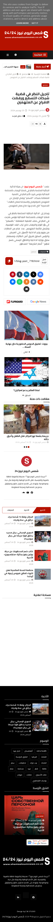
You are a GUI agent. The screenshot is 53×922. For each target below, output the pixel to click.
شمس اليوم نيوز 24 (26, 471)
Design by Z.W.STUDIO (26, 911)
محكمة (21, 768)
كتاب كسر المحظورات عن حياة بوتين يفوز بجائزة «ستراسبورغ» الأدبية (18, 554)
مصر (11, 768)
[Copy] (9, 261)
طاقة (44, 768)
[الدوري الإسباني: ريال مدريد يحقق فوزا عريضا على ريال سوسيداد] (43, 536)
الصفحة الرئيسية (40, 74)
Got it (35, 23)
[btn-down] (32, 124)
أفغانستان (28, 751)
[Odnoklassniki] (26, 282)
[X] (33, 274)
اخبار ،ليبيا (16, 751)
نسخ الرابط (44, 260)
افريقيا (34, 757)
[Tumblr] (20, 274)
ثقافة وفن (39, 816)
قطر (36, 768)
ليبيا (29, 768)
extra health (42, 751)
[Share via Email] (26, 289)
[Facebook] (40, 274)
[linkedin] (26, 274)
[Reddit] (40, 282)
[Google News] (38, 302)
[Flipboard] (15, 302)
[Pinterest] (13, 274)
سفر (12, 763)
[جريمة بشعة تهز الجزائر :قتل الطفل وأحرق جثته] (26, 419)
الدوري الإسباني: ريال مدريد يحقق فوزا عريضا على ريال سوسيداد (19, 536)
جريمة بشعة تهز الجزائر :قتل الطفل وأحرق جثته (28, 437)
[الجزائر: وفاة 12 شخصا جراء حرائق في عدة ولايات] (43, 520)
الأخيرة (26, 510)
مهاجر (19, 774)
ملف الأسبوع (41, 774)
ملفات (29, 774)
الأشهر (42, 510)
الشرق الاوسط (22, 757)
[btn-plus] (40, 124)
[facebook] (31, 492)
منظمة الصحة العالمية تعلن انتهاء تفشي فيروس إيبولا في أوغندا (18, 573)
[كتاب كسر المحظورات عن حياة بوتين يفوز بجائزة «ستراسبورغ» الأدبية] (43, 555)
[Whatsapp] (20, 282)
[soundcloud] (22, 492)
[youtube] (27, 492)
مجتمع (25, 74)
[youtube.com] (26, 895)
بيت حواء (33, 763)
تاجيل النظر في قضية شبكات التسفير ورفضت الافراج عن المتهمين (27, 75)
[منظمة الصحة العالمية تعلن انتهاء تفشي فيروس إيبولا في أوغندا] (43, 574)
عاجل (23, 67)
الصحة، (44, 763)
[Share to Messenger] (13, 282)
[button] (40, 54)
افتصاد (44, 757)
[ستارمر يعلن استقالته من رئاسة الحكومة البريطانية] (28, 66)
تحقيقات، (22, 763)
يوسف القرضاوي (40, 780)
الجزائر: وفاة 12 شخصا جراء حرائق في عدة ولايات (20, 518)
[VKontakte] (33, 282)
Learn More (22, 23)
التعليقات (10, 510)
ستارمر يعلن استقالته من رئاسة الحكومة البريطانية (10, 66)
